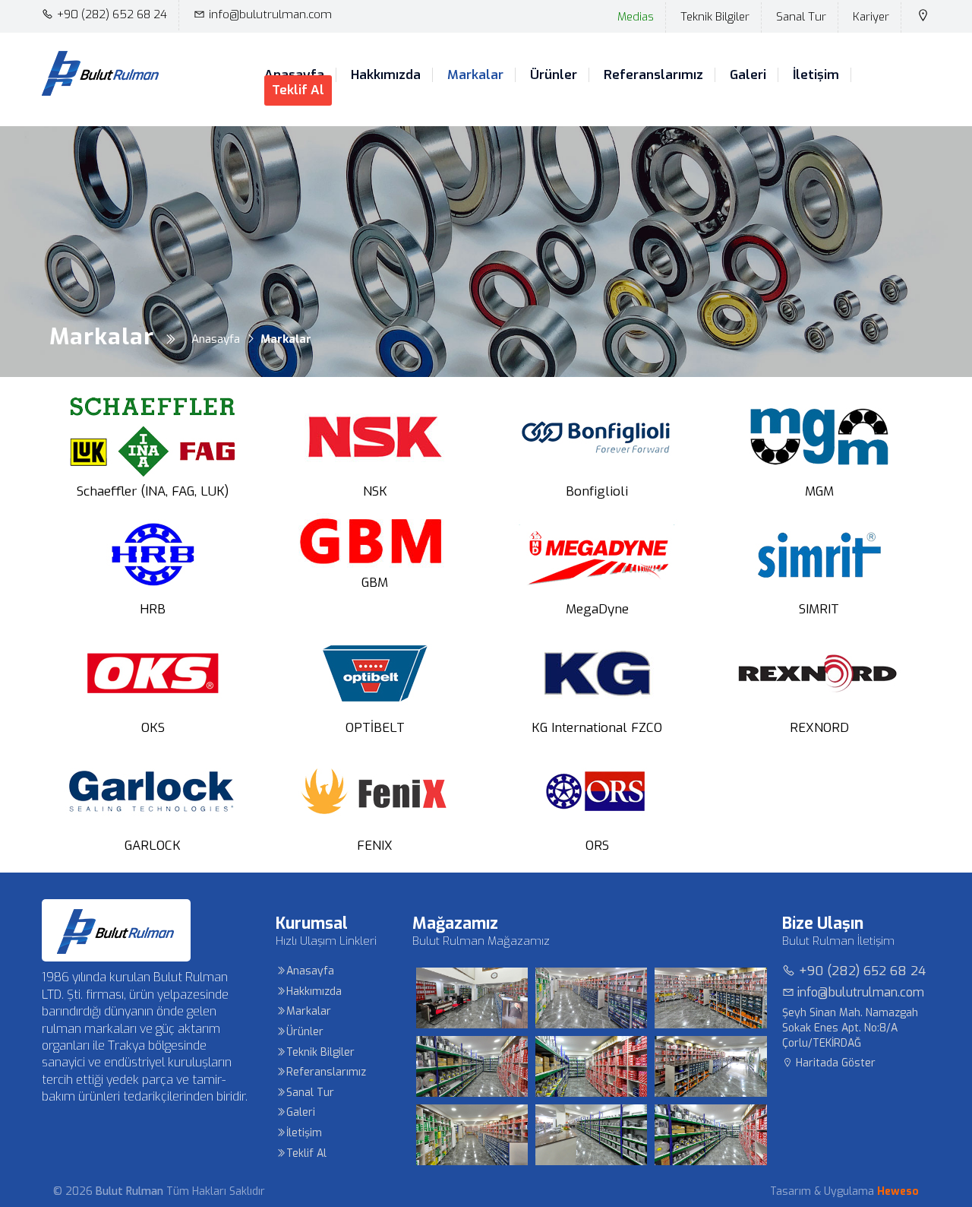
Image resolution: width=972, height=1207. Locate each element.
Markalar (475, 75)
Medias (635, 16)
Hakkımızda (386, 75)
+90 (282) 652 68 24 (112, 14)
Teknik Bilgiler (715, 16)
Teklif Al (298, 90)
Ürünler (553, 75)
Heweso (898, 1191)
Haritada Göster (834, 1063)
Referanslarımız (653, 75)
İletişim (816, 75)
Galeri (748, 75)
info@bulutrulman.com (270, 14)
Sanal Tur (801, 16)
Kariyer (871, 16)
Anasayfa (310, 971)
